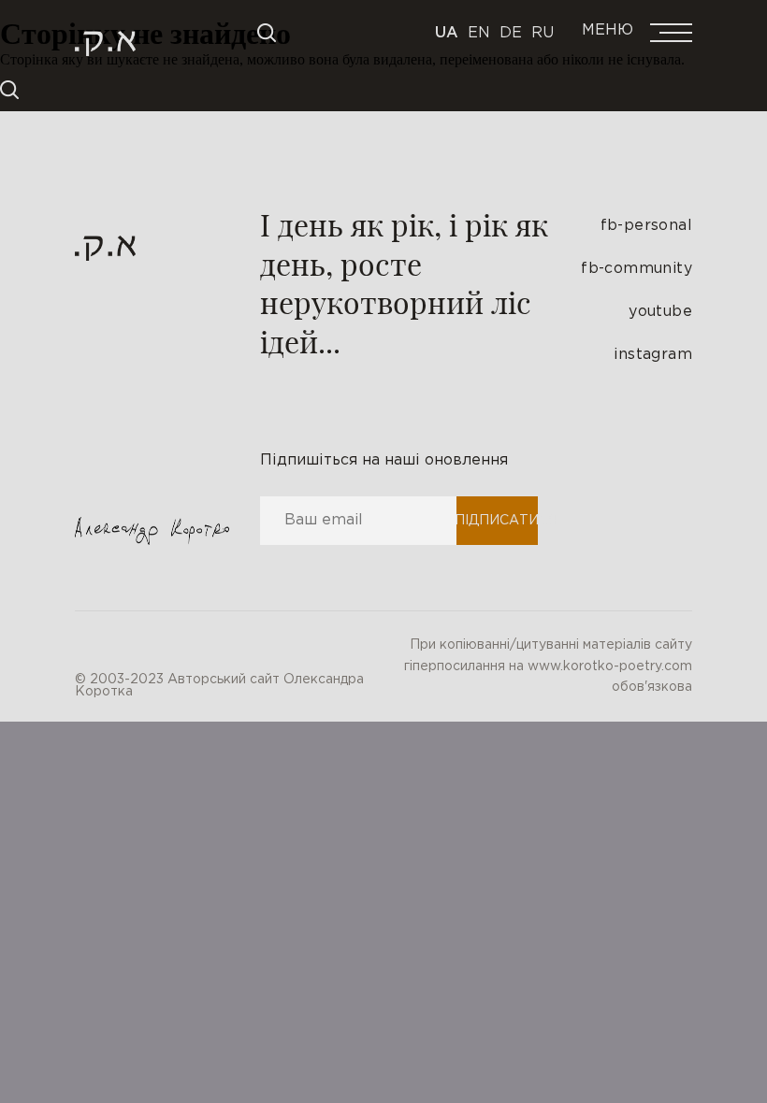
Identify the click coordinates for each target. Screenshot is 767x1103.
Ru (542, 33)
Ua (446, 33)
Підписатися (496, 520)
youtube (660, 312)
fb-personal (646, 226)
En (479, 33)
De (510, 33)
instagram (653, 355)
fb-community (636, 269)
